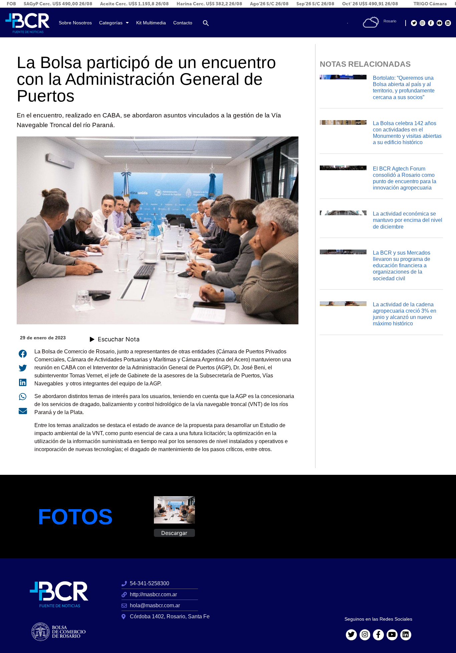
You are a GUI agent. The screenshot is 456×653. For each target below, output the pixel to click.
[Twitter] (414, 23)
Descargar (174, 533)
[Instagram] (422, 23)
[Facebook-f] (431, 23)
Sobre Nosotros (75, 22)
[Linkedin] (448, 23)
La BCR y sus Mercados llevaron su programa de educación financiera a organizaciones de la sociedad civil (401, 265)
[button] (206, 23)
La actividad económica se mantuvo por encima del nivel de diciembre (407, 220)
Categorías (111, 22)
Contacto (182, 22)
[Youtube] (439, 23)
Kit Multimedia (151, 22)
